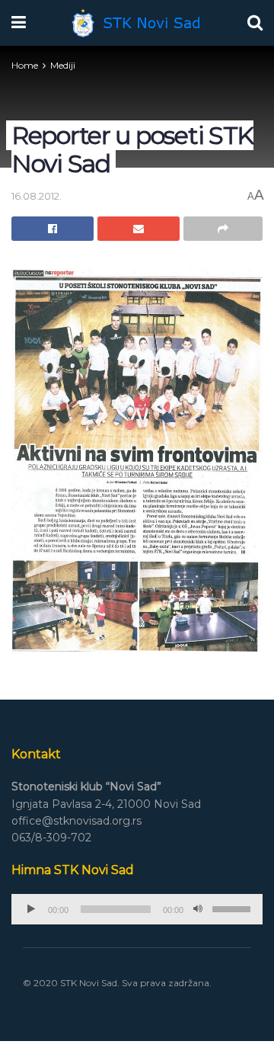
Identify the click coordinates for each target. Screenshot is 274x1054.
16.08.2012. (36, 196)
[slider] (233, 907)
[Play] (31, 909)
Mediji (62, 65)
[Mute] (198, 909)
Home (24, 65)
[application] (137, 909)
